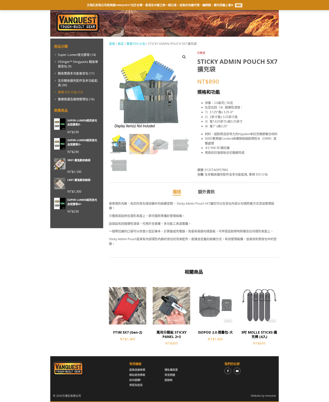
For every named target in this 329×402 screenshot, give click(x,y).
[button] (184, 57)
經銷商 (168, 380)
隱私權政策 (171, 369)
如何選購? (135, 380)
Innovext (270, 395)
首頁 (112, 44)
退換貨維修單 (137, 369)
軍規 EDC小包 (67, 92)
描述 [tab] (177, 191)
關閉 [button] (238, 5)
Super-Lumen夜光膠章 (74, 55)
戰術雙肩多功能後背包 (73, 73)
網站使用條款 (137, 375)
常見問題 (169, 375)
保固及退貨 (136, 385)
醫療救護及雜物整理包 (73, 99)
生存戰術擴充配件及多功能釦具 (226, 174)
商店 (121, 44)
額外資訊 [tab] (206, 191)
